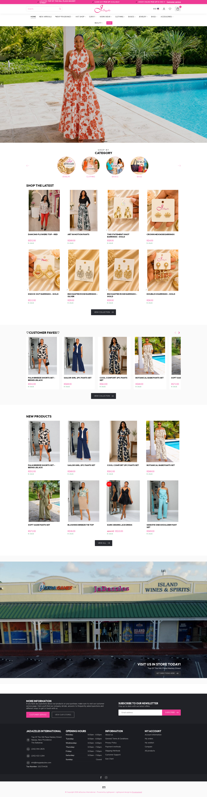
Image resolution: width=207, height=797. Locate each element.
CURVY (92, 17)
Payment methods (113, 746)
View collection (102, 312)
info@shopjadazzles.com (41, 762)
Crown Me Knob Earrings (161, 234)
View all (102, 543)
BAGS (153, 17)
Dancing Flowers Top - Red (43, 234)
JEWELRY (142, 17)
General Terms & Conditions (116, 738)
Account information (153, 735)
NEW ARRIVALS (45, 17)
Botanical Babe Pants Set (149, 378)
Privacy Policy (111, 743)
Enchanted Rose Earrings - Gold (122, 295)
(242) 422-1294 (37, 756)
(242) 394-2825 (37, 749)
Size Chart (109, 759)
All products (150, 751)
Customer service (174, 2)
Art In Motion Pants (78, 234)
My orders (149, 738)
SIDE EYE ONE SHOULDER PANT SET (162, 526)
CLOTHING (119, 17)
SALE (109, 23)
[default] (106, 230)
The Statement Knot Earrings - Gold (118, 235)
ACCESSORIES (166, 17)
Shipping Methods (112, 751)
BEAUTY (98, 23)
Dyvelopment (137, 792)
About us (109, 735)
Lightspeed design (122, 792)
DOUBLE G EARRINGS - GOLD (161, 294)
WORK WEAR (105, 17)
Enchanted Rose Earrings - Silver (83, 295)
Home (33, 17)
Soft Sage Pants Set (39, 525)
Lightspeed (110, 792)
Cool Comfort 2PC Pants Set (113, 379)
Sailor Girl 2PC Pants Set (78, 378)
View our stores (63, 715)
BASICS (131, 17)
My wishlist (149, 743)
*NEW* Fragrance (63, 17)
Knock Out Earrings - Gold (43, 294)
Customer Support (113, 755)
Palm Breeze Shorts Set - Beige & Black (41, 379)
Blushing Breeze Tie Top (81, 525)
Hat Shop (80, 17)
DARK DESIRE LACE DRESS (119, 525)
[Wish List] (170, 8)
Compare (148, 746)
